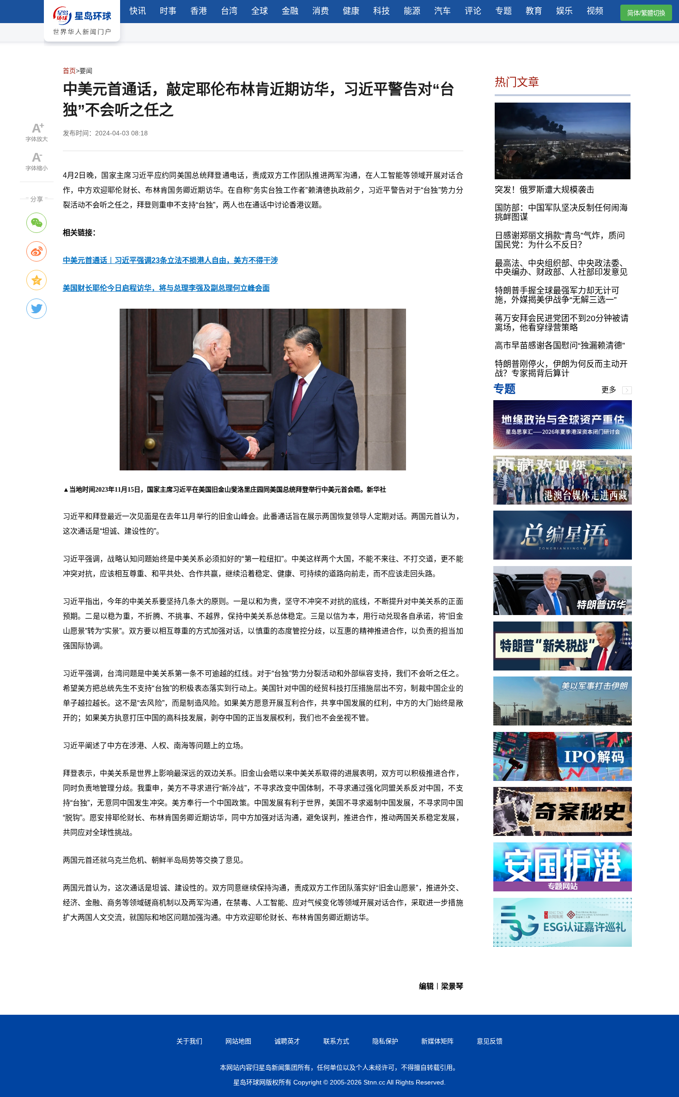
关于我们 (189, 1041)
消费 (320, 11)
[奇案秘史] (562, 833)
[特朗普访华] (562, 612)
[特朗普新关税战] (562, 668)
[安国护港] (562, 889)
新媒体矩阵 (437, 1041)
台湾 (229, 11)
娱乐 (564, 11)
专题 (503, 11)
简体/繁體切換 (646, 13)
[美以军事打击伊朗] (562, 723)
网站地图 (238, 1041)
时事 (168, 11)
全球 (259, 11)
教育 (534, 11)
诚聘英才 (287, 1041)
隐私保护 (385, 1041)
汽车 (442, 11)
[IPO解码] (562, 778)
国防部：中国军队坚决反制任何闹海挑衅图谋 (561, 212)
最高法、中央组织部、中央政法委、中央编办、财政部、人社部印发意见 (561, 267)
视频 (595, 11)
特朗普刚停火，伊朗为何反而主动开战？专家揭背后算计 (561, 369)
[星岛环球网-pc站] (82, 44)
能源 (412, 11)
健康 (351, 11)
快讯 (137, 11)
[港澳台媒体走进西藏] (562, 502)
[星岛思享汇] (562, 447)
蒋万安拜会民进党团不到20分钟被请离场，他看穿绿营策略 (562, 323)
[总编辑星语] (562, 557)
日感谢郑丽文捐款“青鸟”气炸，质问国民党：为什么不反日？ (560, 240)
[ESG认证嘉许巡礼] (562, 944)
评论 (473, 11)
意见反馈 (490, 1041)
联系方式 (336, 1041)
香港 (198, 11)
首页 (69, 70)
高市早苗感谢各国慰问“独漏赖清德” (560, 345)
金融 (290, 11)
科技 (381, 11)
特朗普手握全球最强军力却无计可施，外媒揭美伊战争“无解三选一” (557, 295)
